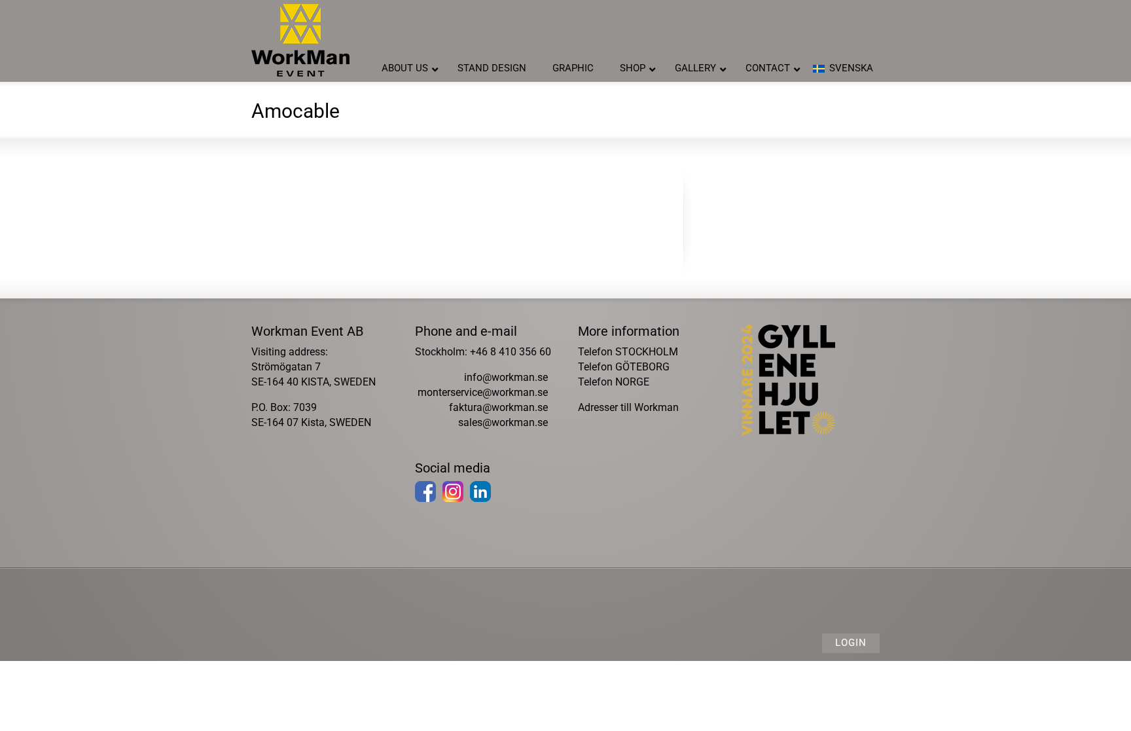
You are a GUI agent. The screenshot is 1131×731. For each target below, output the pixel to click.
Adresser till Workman (628, 407)
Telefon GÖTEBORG (624, 367)
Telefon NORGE (613, 382)
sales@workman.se (503, 422)
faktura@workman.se (498, 407)
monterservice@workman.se (483, 392)
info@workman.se (506, 377)
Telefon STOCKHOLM (628, 352)
